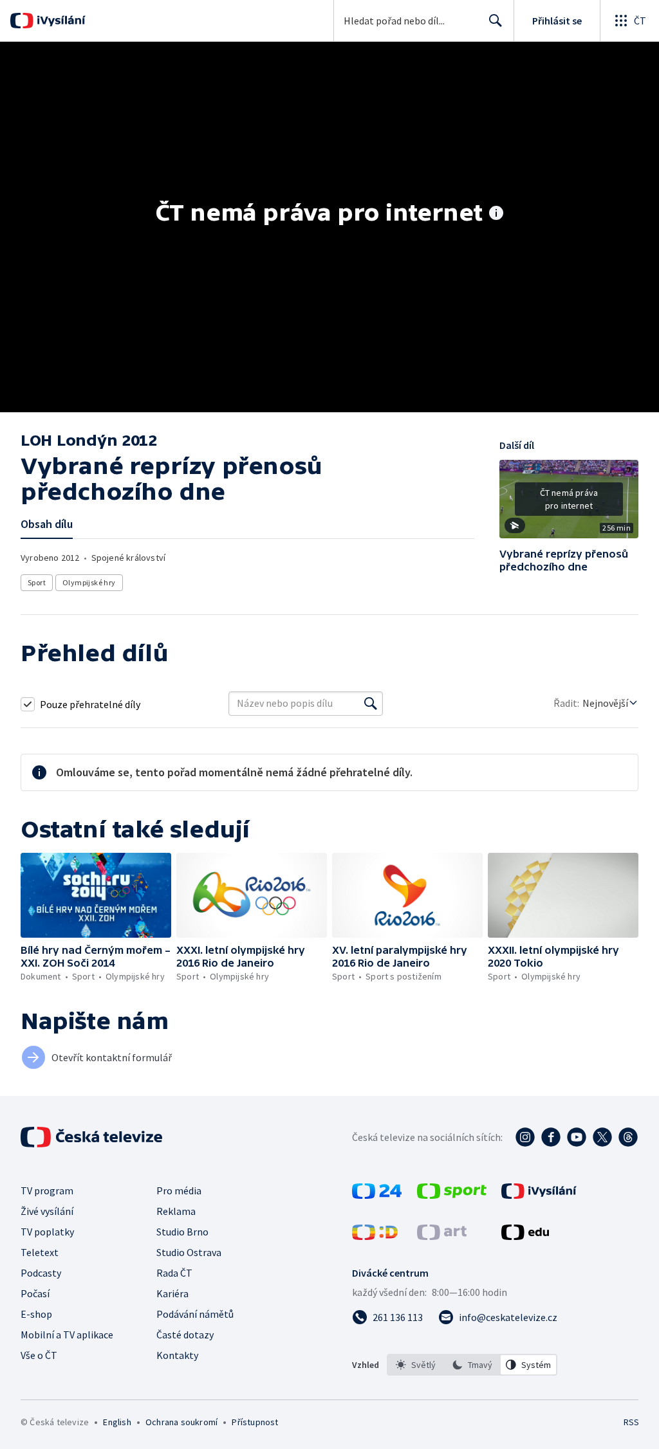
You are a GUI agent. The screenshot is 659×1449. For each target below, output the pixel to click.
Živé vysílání (47, 1211)
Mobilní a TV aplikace (67, 1334)
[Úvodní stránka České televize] (93, 1137)
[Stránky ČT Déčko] (375, 1236)
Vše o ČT (39, 1355)
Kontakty (177, 1355)
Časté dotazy (185, 1334)
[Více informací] (496, 214)
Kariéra (172, 1293)
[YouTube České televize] (576, 1137)
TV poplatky (47, 1231)
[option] (415, 1364)
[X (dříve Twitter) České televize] (602, 1137)
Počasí (35, 1293)
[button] (568, 503)
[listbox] (472, 1365)
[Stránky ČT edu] (525, 1236)
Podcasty (41, 1272)
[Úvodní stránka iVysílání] (59, 20)
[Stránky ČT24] (377, 1195)
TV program (47, 1190)
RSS (631, 1422)
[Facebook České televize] (551, 1137)
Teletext (40, 1252)
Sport (37, 582)
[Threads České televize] (628, 1137)
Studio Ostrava (188, 1252)
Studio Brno (182, 1231)
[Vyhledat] (370, 703)
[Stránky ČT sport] (452, 1195)
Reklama (176, 1211)
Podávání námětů (195, 1314)
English (117, 1422)
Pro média (178, 1190)
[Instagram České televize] (525, 1137)
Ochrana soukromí (181, 1422)
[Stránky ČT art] (442, 1236)
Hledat (496, 21)
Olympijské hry (89, 582)
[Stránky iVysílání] (539, 1195)
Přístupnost (255, 1422)
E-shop (36, 1314)
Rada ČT (174, 1272)
